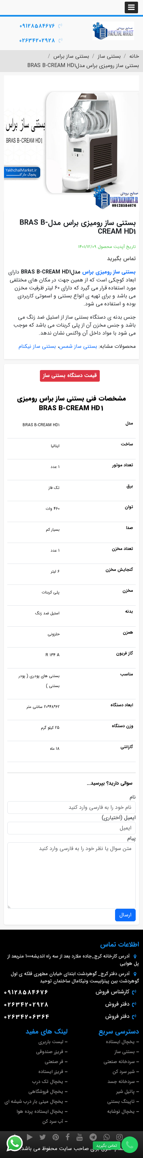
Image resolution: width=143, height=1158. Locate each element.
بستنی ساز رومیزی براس (109, 272)
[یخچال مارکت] (113, 31)
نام (133, 797)
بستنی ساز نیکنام (37, 346)
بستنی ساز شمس (78, 346)
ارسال (125, 915)
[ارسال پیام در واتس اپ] (18, 1143)
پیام (131, 838)
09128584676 (37, 26)
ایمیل (130, 818)
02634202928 (37, 41)
